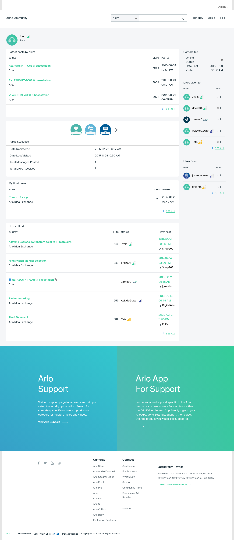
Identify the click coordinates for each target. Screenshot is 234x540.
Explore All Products (104, 520)
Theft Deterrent (18, 317)
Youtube (52, 463)
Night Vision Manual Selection (27, 261)
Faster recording (19, 298)
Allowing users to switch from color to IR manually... (40, 242)
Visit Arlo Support (49, 422)
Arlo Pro (97, 488)
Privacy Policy (24, 534)
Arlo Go (97, 498)
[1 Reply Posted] (90, 129)
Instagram (59, 463)
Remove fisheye (19, 197)
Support (126, 482)
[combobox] (163, 18)
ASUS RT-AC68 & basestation (30, 95)
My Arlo (7, 2)
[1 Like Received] (76, 129)
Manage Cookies (70, 534)
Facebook (39, 463)
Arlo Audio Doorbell (104, 471)
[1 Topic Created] (105, 129)
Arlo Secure (128, 466)
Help (223, 18)
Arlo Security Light (103, 477)
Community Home (132, 488)
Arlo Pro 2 (98, 482)
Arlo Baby (98, 515)
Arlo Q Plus (99, 509)
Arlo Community (16, 18)
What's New (128, 477)
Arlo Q (96, 504)
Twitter (45, 463)
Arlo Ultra (98, 466)
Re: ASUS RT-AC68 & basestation (30, 66)
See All (170, 109)
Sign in (212, 18)
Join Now (198, 18)
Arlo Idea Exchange (21, 202)
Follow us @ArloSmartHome (173, 485)
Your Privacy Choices (44, 534)
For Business (129, 471)
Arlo (11, 70)
